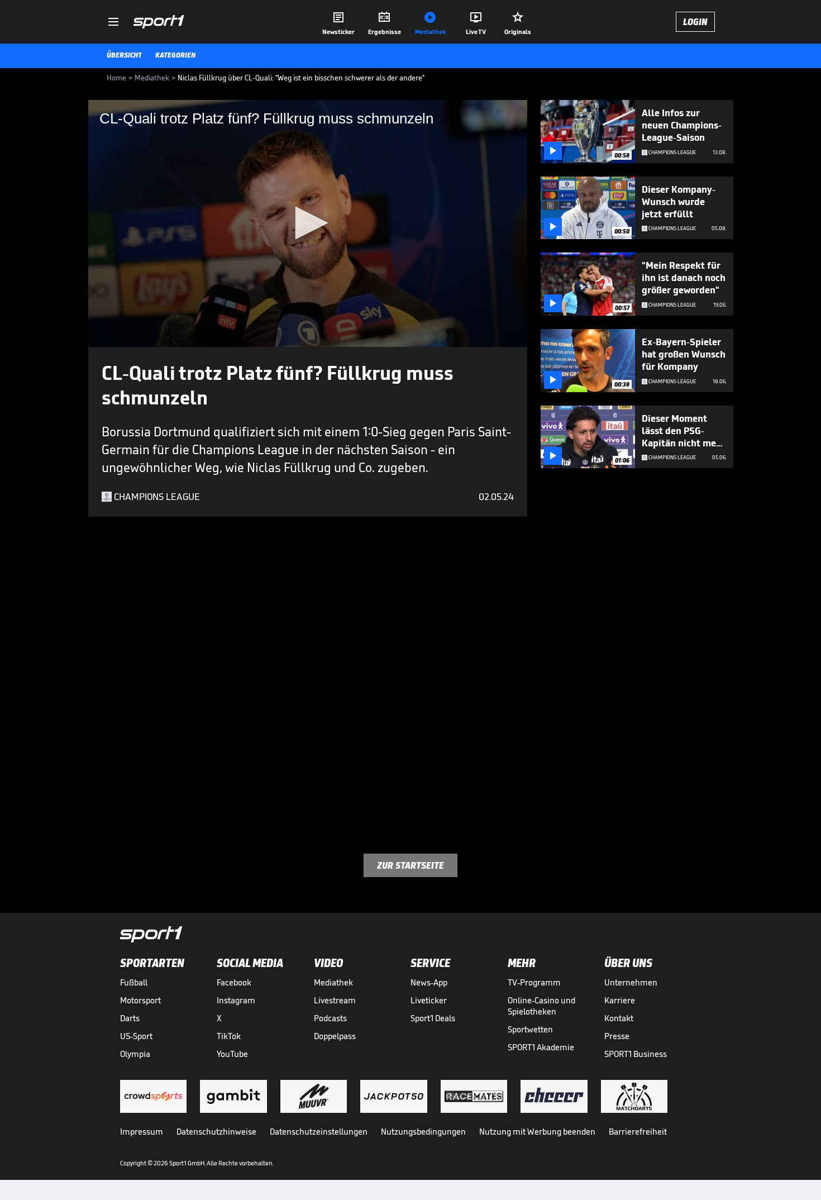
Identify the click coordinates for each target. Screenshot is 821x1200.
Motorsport (140, 1000)
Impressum (141, 1131)
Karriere (619, 1000)
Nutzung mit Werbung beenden (537, 1131)
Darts (130, 1018)
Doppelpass (335, 1036)
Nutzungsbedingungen (423, 1131)
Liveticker (428, 1000)
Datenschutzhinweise (216, 1131)
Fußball (133, 982)
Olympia (135, 1054)
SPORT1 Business (635, 1054)
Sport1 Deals (432, 1018)
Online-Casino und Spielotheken (541, 1006)
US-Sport (136, 1036)
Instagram (236, 1000)
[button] (307, 222)
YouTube (232, 1054)
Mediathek (333, 982)
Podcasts (330, 1018)
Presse (616, 1036)
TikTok (229, 1036)
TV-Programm (534, 982)
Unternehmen (630, 982)
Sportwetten (530, 1029)
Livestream (335, 1000)
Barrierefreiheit (638, 1131)
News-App (428, 982)
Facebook (234, 982)
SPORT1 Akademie (541, 1047)
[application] (307, 223)
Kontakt (618, 1018)
